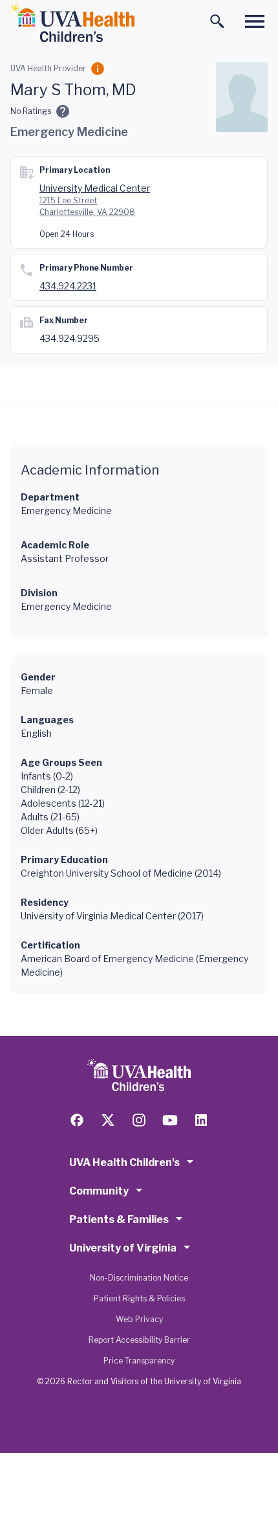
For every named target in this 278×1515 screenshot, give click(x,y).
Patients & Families (119, 1219)
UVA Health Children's (124, 1162)
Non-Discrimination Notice (139, 1278)
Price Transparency (139, 1360)
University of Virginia (122, 1248)
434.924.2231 (67, 285)
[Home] (72, 23)
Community (99, 1191)
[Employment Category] (97, 68)
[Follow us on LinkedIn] (201, 1120)
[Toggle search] (217, 21)
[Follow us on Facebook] (77, 1120)
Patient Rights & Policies (139, 1298)
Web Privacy (139, 1319)
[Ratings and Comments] (62, 111)
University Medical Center (94, 188)
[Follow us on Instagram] (139, 1120)
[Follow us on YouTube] (170, 1120)
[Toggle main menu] (255, 21)
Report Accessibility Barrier (139, 1340)
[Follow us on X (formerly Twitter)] (108, 1120)
